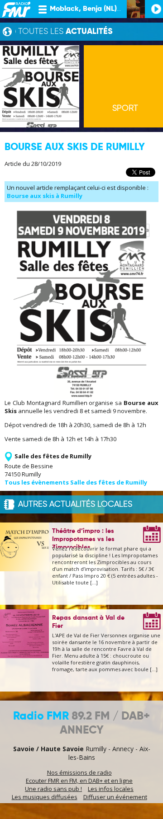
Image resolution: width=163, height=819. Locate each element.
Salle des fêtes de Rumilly (52, 456)
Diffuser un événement (115, 797)
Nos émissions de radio (79, 772)
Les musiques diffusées (44, 797)
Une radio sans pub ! (53, 789)
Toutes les (65, 32)
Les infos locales (111, 789)
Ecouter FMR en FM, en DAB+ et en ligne (79, 781)
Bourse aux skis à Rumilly (44, 196)
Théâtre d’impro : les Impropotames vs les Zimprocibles (83, 539)
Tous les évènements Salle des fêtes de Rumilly (76, 482)
